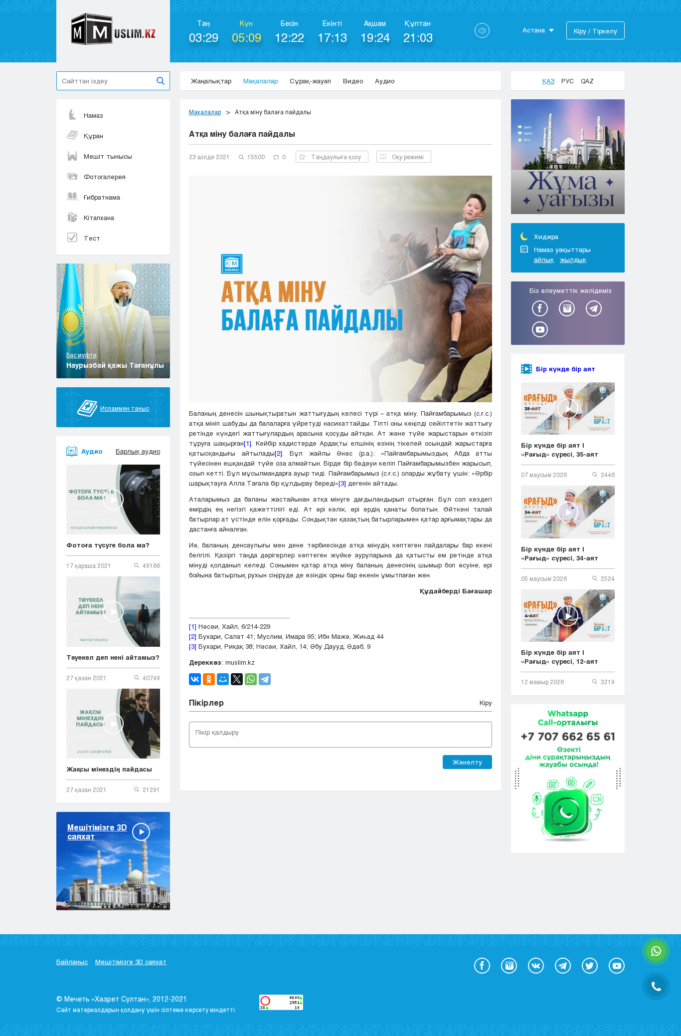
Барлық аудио (138, 451)
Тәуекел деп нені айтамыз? (113, 657)
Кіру (486, 703)
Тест (92, 238)
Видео (353, 81)
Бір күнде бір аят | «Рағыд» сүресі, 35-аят (559, 449)
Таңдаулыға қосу (336, 156)
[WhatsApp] (251, 679)
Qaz (587, 80)
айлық (544, 259)
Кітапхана (99, 218)
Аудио (384, 81)
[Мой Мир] (223, 679)
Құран (93, 136)
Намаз (93, 115)
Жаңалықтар (211, 81)
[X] (237, 679)
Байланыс (72, 962)
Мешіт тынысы (108, 156)
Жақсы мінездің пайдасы (109, 769)
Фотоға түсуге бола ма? (108, 545)
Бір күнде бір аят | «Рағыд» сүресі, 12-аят (559, 656)
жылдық (573, 259)
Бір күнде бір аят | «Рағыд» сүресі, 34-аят (559, 553)
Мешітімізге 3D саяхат (131, 962)
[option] (568, 158)
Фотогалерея (105, 177)
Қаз (548, 80)
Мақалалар (260, 81)
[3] (342, 483)
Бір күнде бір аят (565, 369)
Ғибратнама (102, 197)
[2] (278, 453)
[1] (247, 443)
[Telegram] (265, 679)
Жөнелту (467, 762)
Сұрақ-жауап (310, 81)
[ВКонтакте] (195, 679)
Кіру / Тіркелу (595, 31)
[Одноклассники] (209, 679)
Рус (567, 80)
